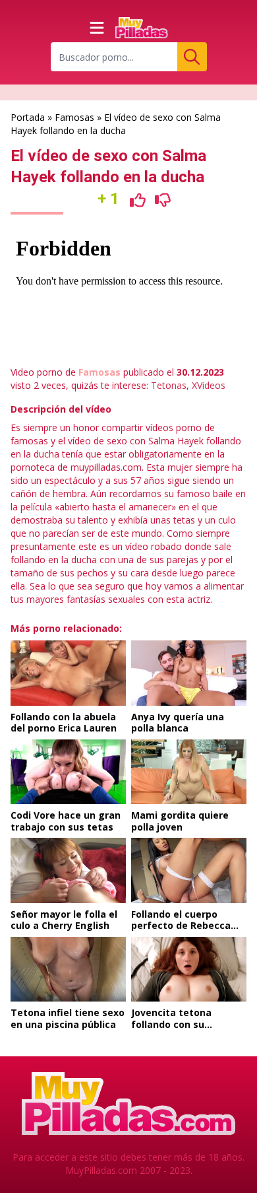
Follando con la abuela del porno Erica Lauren (64, 722)
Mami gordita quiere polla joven (180, 821)
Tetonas (168, 385)
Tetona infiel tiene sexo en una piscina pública (68, 1018)
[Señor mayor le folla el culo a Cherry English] (68, 870)
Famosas (74, 117)
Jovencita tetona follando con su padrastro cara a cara (183, 1024)
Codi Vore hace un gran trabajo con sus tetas (66, 821)
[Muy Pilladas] (141, 27)
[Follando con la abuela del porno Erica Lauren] (68, 672)
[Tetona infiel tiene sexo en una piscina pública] (68, 969)
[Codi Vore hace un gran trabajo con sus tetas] (68, 771)
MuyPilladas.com (101, 1170)
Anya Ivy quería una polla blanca (177, 722)
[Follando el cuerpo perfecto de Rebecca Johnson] (188, 870)
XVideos (208, 385)
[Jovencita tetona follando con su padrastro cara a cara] (188, 969)
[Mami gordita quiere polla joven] (188, 771)
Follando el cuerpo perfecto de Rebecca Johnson (181, 925)
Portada (28, 117)
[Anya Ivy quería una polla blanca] (188, 672)
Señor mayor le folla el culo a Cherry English (64, 920)
